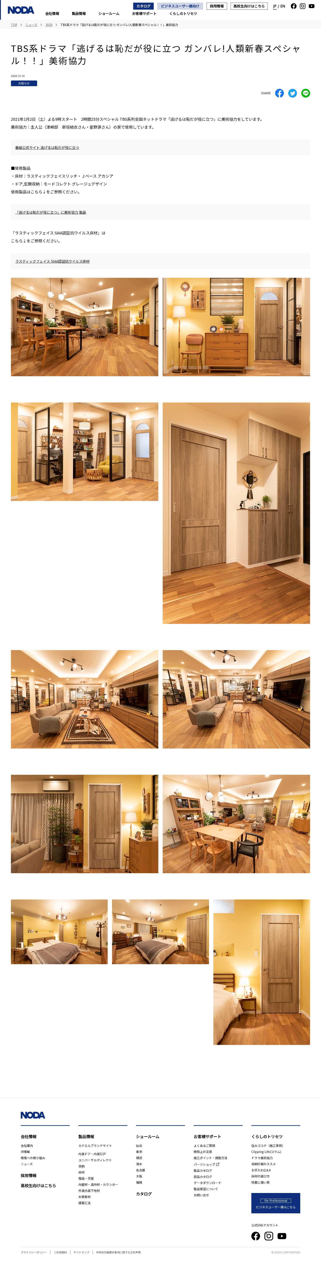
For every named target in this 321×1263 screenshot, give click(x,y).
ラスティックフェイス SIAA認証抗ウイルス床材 (52, 261)
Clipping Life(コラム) (266, 1151)
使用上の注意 (203, 1151)
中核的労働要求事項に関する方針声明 (118, 1252)
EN (282, 6)
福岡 (139, 1182)
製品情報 (79, 13)
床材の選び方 (260, 1176)
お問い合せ (201, 1195)
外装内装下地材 (89, 1190)
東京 (139, 1151)
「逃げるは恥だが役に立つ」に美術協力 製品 (50, 212)
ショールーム (108, 13)
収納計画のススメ (263, 1164)
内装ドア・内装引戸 (92, 1154)
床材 (81, 1172)
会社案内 (27, 1145)
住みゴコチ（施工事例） (268, 1145)
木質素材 (84, 1197)
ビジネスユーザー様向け (180, 6)
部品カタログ (203, 1176)
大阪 (139, 1176)
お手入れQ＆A (261, 1170)
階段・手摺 (86, 1178)
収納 (81, 1166)
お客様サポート (144, 13)
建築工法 (84, 1203)
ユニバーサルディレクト (95, 1160)
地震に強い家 (260, 1182)
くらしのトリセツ (183, 13)
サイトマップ (81, 1252)
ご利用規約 (60, 1252)
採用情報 (217, 6)
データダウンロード (207, 1183)
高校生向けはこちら (249, 6)
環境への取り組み (33, 1158)
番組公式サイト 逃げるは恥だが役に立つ (47, 147)
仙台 (139, 1145)
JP (275, 6)
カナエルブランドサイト (95, 1145)
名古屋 (140, 1170)
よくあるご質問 (204, 1145)
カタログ (143, 6)
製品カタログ (203, 1170)
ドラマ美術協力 (262, 1158)
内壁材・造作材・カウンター (98, 1184)
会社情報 (52, 13)
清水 (139, 1164)
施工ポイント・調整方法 (210, 1158)
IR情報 (25, 1151)
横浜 (139, 1158)
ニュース (27, 1164)
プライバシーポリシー (34, 1252)
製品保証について (206, 1189)
